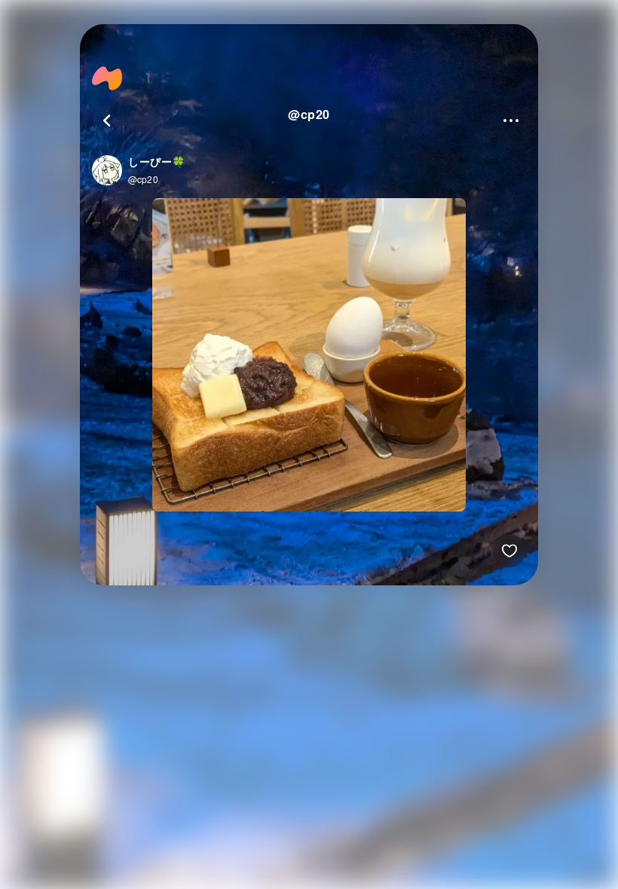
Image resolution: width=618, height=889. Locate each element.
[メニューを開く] (511, 120)
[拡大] (309, 356)
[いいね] (509, 550)
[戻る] (107, 120)
